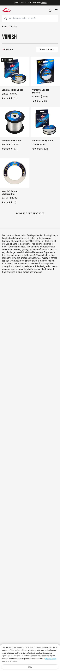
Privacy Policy (50, 658)
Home (5, 26)
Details (44, 3)
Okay (30, 667)
